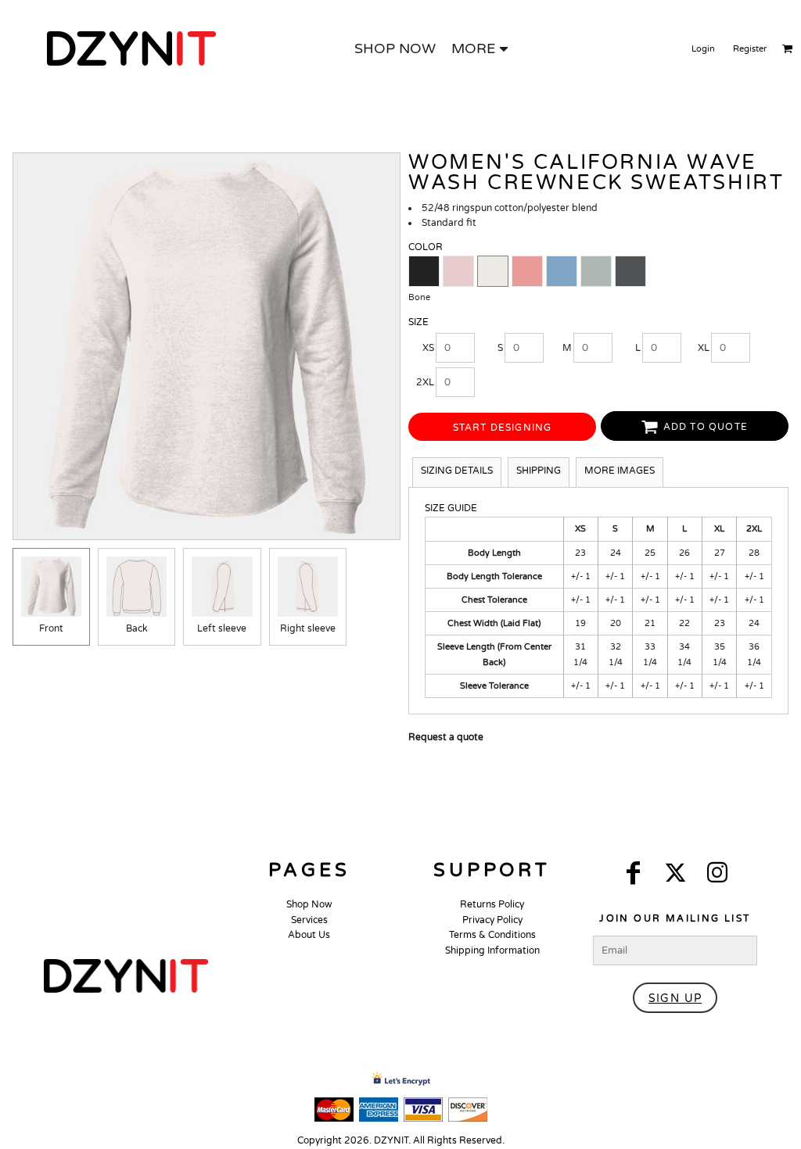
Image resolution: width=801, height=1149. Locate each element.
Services (309, 920)
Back (137, 628)
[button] (126, 976)
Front (51, 628)
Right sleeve (308, 628)
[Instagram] (717, 873)
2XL (425, 382)
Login (703, 49)
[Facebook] (632, 873)
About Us (309, 934)
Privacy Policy (492, 920)
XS (428, 347)
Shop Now (309, 904)
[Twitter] (675, 873)
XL (703, 347)
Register (750, 49)
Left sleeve (221, 628)
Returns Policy (492, 904)
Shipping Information (492, 950)
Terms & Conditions (492, 934)
